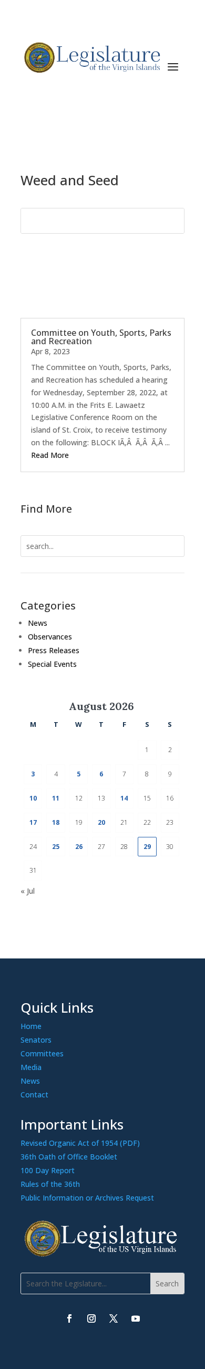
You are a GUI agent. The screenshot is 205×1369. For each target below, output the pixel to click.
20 (101, 822)
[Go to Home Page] (90, 57)
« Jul (27, 891)
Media (31, 1067)
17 (33, 822)
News (37, 623)
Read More (50, 455)
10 (33, 798)
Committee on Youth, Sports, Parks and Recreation (101, 337)
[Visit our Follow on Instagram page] (91, 1318)
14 (124, 798)
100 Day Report (47, 1170)
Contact (34, 1095)
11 (55, 798)
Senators (36, 1040)
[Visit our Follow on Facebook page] (69, 1318)
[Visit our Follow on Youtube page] (135, 1318)
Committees (42, 1053)
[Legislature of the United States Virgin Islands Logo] (102, 1254)
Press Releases (53, 650)
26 (79, 846)
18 (55, 822)
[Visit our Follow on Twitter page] (113, 1318)
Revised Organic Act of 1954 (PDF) (80, 1143)
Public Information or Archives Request (87, 1198)
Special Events (52, 664)
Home (31, 1026)
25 (55, 846)
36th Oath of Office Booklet (68, 1157)
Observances (50, 637)
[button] (173, 65)
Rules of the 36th (50, 1184)
